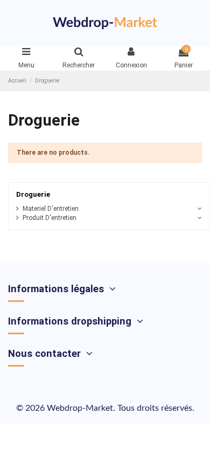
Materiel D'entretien (51, 208)
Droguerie (33, 194)
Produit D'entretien (49, 218)
